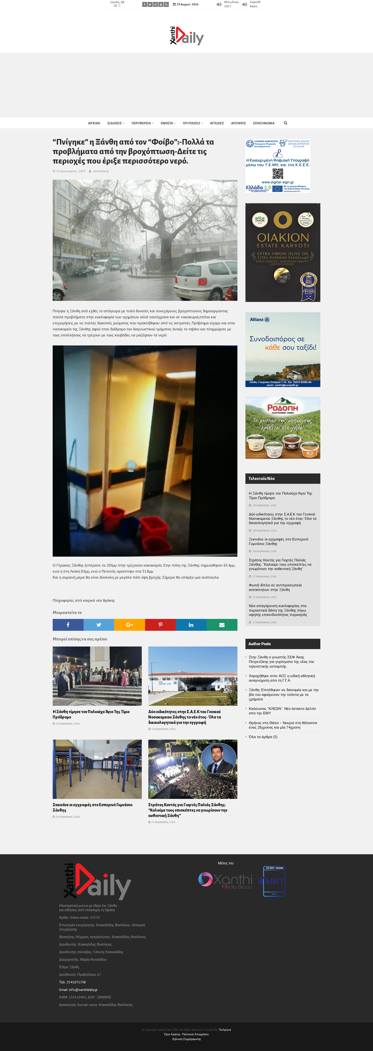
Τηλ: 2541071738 (72, 982)
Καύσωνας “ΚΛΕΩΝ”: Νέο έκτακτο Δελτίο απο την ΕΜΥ (282, 710)
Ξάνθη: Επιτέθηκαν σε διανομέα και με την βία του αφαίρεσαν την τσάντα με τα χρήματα (284, 694)
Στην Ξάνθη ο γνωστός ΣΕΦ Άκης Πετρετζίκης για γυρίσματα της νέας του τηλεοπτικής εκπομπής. (281, 662)
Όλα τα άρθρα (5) (263, 736)
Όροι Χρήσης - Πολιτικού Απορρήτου (186, 1034)
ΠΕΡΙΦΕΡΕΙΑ (141, 123)
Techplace (225, 1030)
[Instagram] (155, 4)
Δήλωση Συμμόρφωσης (186, 1039)
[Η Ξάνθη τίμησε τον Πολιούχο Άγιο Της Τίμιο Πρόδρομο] (97, 677)
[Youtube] (160, 4)
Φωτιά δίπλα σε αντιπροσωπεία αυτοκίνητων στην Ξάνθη (275, 587)
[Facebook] (144, 4)
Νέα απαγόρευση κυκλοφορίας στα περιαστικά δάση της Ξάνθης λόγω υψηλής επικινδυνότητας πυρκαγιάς (278, 610)
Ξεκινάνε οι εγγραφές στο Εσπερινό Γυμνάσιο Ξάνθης (278, 541)
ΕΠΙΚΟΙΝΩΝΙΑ (264, 123)
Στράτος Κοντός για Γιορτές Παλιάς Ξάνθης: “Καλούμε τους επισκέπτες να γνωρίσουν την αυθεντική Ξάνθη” (187, 810)
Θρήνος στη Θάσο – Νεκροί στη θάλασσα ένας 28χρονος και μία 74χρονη (283, 725)
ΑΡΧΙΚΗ (94, 123)
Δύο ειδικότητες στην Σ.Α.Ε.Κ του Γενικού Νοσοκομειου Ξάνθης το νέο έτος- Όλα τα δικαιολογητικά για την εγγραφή (184, 717)
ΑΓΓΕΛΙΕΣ (217, 123)
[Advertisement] (186, 85)
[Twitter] (150, 4)
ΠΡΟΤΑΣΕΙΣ (191, 123)
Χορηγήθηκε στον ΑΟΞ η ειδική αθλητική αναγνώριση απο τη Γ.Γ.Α (282, 678)
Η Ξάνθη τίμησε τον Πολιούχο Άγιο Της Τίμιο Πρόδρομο (280, 495)
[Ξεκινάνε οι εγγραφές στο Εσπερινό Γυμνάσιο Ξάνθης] (97, 770)
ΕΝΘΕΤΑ (167, 123)
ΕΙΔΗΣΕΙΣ (114, 123)
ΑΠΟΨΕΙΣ (238, 123)
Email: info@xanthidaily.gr (78, 989)
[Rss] (166, 4)
